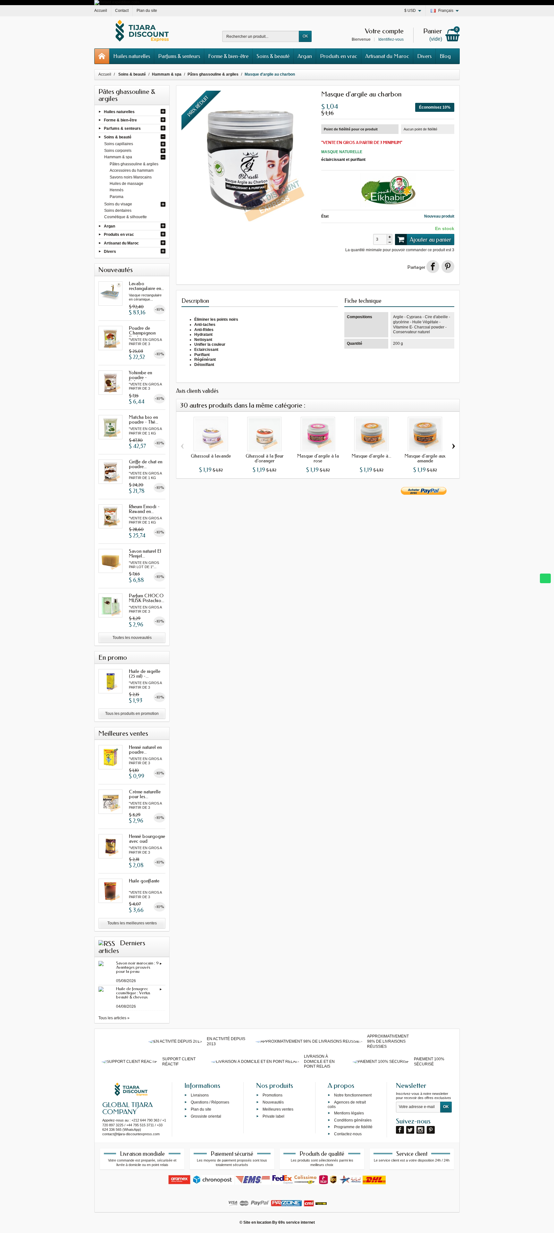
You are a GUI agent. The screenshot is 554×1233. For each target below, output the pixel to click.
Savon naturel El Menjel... (145, 553)
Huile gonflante (144, 881)
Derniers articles (121, 947)
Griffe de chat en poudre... (145, 464)
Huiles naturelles (131, 56)
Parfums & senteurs (179, 56)
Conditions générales (353, 1120)
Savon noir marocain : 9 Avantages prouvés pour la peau (137, 967)
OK (305, 36)
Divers (424, 56)
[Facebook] (400, 1130)
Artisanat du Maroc (387, 56)
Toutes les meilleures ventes (132, 923)
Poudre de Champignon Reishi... (142, 333)
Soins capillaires (118, 144)
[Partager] (432, 266)
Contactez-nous (348, 1134)
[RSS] (106, 943)
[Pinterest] (447, 266)
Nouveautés (273, 1102)
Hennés (116, 190)
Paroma (116, 196)
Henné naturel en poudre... (145, 749)
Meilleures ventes (278, 1109)
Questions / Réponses (210, 1102)
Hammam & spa (118, 157)
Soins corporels (117, 150)
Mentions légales (349, 1113)
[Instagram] (420, 1130)
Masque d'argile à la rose (318, 458)
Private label (273, 1116)
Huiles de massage (126, 183)
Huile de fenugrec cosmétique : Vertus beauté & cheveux (133, 992)
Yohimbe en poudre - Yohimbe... (140, 377)
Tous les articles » (114, 1018)
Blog (445, 56)
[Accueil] (102, 56)
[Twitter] (410, 1130)
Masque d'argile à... (371, 456)
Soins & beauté (273, 56)
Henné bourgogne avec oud (147, 838)
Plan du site (201, 1109)
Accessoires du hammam (132, 170)
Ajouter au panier (430, 239)
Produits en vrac (338, 56)
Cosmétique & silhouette (125, 217)
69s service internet (296, 1222)
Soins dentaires (117, 210)
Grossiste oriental (206, 1116)
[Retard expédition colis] (116, 2)
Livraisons (200, 1095)
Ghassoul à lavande (211, 456)
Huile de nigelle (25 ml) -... (144, 673)
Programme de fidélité (353, 1127)
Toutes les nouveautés (132, 637)
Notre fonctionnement (353, 1095)
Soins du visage (118, 204)
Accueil (104, 74)
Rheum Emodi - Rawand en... (144, 509)
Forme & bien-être (228, 56)
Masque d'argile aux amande (425, 458)
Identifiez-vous (391, 39)
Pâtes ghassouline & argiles (134, 164)
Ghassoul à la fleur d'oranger (264, 458)
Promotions (272, 1095)
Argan (305, 56)
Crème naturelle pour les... (145, 794)
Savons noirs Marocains (131, 177)
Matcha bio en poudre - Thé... (143, 419)
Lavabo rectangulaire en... (146, 286)
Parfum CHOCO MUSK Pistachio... (146, 598)
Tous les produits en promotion (132, 713)
